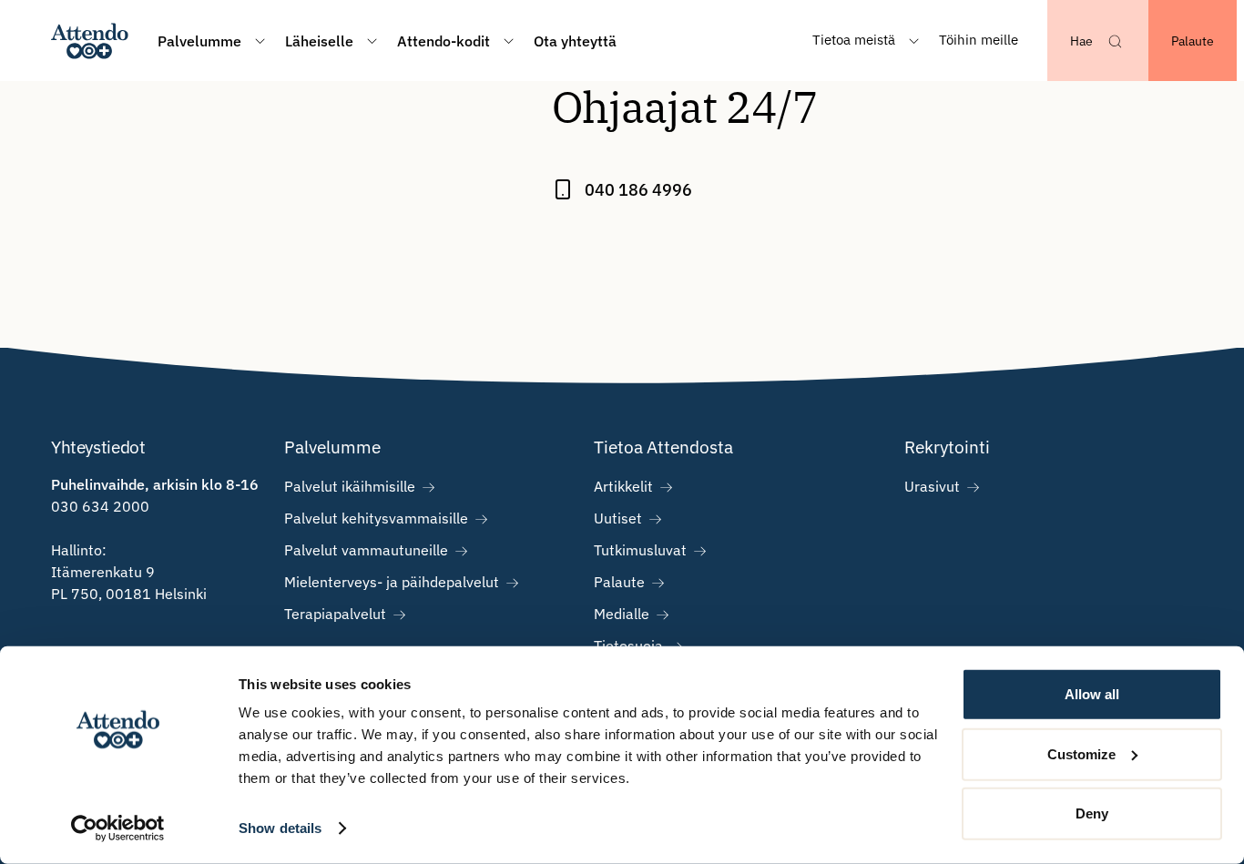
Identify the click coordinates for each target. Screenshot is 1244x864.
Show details (280, 828)
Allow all (1092, 694)
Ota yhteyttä (575, 41)
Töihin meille (978, 39)
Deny (1092, 813)
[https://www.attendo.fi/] (89, 40)
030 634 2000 (100, 506)
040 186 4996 (638, 189)
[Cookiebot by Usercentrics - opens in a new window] (118, 828)
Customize (1081, 753)
